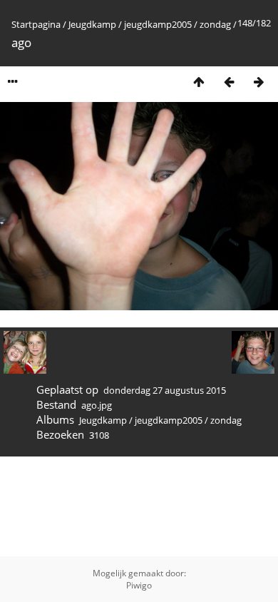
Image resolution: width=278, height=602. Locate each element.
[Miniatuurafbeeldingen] (199, 81)
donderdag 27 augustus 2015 (164, 390)
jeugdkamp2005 (158, 24)
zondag (215, 24)
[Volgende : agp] (259, 81)
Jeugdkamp (92, 24)
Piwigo (139, 585)
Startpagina (36, 24)
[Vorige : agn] (229, 81)
